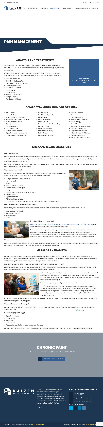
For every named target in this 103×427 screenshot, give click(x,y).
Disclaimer (31, 424)
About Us (22, 8)
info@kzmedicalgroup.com (82, 398)
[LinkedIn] (80, 408)
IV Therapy (44, 8)
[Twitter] (71, 408)
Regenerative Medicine (82, 8)
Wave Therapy (67, 8)
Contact (95, 8)
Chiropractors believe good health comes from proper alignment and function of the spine (60, 224)
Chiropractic (33, 8)
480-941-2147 (79, 394)
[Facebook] (75, 408)
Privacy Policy (40, 424)
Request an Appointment (53, 359)
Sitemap (39, 407)
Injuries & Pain (55, 8)
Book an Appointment (11, 2)
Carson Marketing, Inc (92, 424)
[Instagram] (84, 408)
